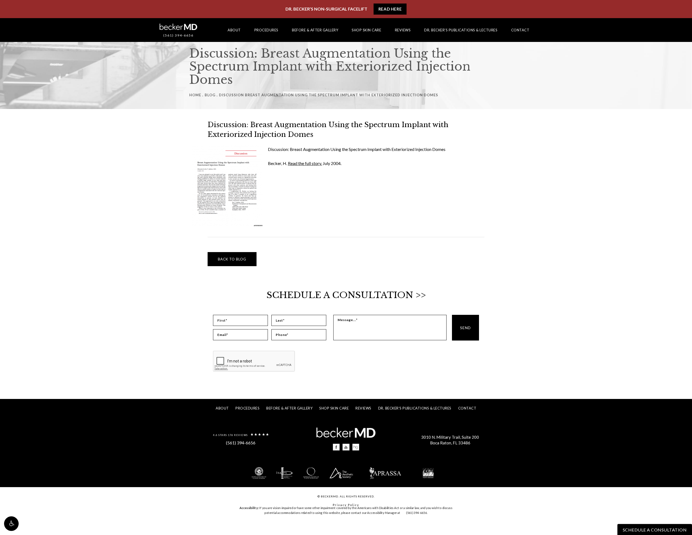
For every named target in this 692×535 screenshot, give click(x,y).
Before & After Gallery (315, 30)
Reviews (403, 30)
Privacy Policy (346, 505)
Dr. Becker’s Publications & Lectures (460, 30)
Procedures (266, 30)
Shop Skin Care (366, 30)
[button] (11, 523)
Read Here (390, 8)
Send (465, 327)
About (234, 30)
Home (195, 95)
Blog (210, 95)
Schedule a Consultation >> (346, 295)
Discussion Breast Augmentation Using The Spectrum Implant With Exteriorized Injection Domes (328, 95)
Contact (520, 30)
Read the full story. (305, 163)
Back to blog (232, 259)
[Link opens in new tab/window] (336, 447)
